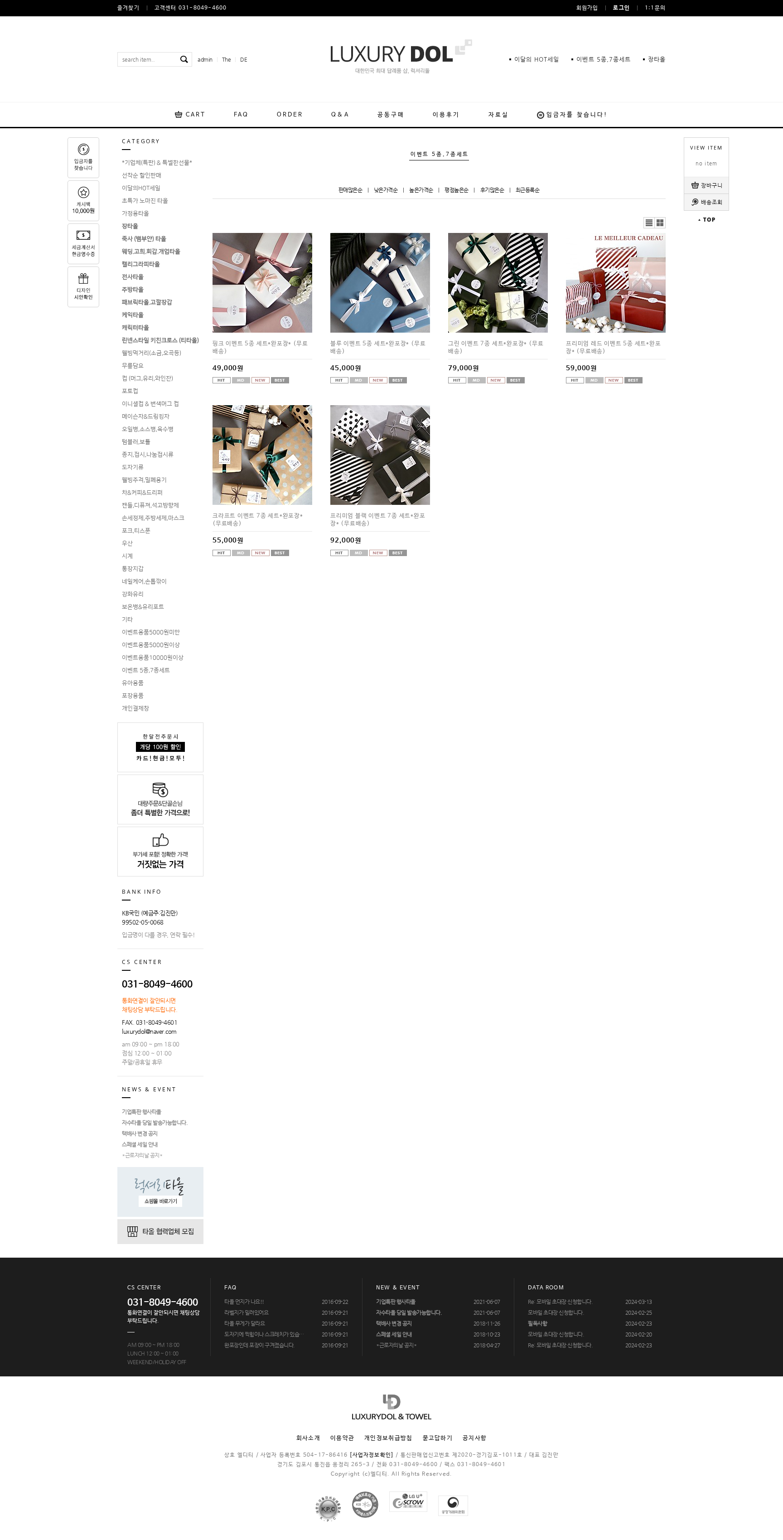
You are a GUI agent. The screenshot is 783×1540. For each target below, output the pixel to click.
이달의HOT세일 (141, 188)
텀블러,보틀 (136, 442)
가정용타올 (135, 213)
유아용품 (133, 683)
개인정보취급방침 (388, 1438)
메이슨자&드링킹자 (145, 416)
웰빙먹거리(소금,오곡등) (151, 353)
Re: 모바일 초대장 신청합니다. (560, 1301)
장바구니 (712, 185)
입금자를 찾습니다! (577, 114)
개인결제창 (135, 708)
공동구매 (391, 114)
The (226, 59)
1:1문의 (655, 8)
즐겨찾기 (128, 8)
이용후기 (446, 114)
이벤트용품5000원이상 (151, 645)
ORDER (290, 114)
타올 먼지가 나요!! (244, 1301)
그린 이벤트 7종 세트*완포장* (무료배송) (495, 347)
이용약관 (342, 1438)
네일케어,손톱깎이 (144, 581)
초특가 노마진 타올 (145, 201)
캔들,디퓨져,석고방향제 (150, 505)
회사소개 (308, 1438)
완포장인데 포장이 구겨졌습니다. (259, 1345)
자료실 (498, 114)
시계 (127, 556)
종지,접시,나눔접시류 (148, 454)
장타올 (657, 59)
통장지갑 (133, 569)
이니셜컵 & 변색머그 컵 (150, 404)
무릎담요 (133, 366)
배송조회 (712, 202)
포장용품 (133, 696)
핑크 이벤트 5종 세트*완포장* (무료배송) (260, 347)
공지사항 (475, 1438)
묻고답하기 (438, 1438)
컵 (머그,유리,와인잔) (147, 378)
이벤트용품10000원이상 (153, 657)
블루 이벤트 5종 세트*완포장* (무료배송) (377, 347)
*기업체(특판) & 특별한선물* (157, 163)
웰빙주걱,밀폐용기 (144, 480)
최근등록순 (528, 190)
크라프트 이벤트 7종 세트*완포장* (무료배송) (258, 520)
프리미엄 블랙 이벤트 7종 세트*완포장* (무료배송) (377, 520)
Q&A (340, 114)
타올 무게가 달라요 (244, 1323)
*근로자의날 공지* (142, 1155)
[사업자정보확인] (371, 1455)
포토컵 (130, 391)
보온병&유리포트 (143, 607)
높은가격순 (421, 190)
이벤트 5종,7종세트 (146, 670)
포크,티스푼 (136, 531)
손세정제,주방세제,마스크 (153, 518)
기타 (127, 619)
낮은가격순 (386, 190)
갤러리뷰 (660, 222)
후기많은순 (492, 190)
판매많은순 (350, 190)
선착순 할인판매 (141, 175)
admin (205, 59)
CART (196, 114)
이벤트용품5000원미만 (151, 632)
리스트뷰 (649, 222)
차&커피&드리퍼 (142, 492)
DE (243, 59)
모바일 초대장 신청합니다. (556, 1312)
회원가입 (587, 8)
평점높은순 (457, 190)
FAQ (241, 114)
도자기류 (133, 467)
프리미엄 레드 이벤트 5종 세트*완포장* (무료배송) (613, 347)
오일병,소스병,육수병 (148, 429)
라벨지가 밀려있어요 (246, 1312)
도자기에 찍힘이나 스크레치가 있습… (264, 1334)
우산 (127, 543)
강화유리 (133, 594)
